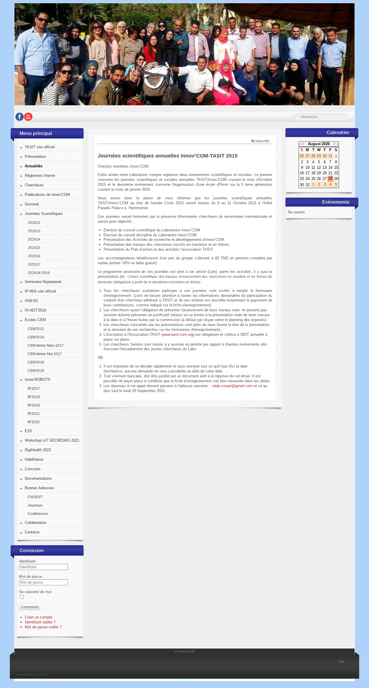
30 (302, 185)
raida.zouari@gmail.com (232, 386)
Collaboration (35, 522)
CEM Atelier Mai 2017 (45, 354)
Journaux (35, 505)
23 (302, 179)
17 (308, 173)
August (314, 144)
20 (325, 173)
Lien (212, 271)
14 (330, 167)
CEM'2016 (36, 337)
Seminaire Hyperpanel (43, 282)
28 (330, 178)
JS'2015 (34, 248)
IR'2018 (34, 397)
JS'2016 (34, 256)
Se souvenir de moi (35, 592)
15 (336, 167)
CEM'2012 (36, 329)
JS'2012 (34, 222)
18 (313, 173)
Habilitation (34, 459)
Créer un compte (38, 617)
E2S (28, 431)
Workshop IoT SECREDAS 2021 (52, 440)
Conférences (38, 513)
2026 (326, 144)
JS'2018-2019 (39, 273)
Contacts (32, 532)
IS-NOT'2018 (35, 310)
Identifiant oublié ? (40, 622)
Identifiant (27, 561)
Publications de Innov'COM (47, 194)
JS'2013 (34, 231)
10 (308, 167)
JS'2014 (34, 239)
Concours (33, 469)
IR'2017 (34, 388)
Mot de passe (30, 576)
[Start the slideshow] (337, 54)
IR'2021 (34, 413)
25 (313, 179)
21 (330, 173)
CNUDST (35, 497)
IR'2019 (34, 405)
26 (319, 179)
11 (313, 167)
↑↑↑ (341, 661)
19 (319, 173)
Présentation (35, 156)
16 (302, 173)
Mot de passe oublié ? (43, 627)
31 (308, 185)
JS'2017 (34, 264)
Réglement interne (40, 175)
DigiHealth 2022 (38, 450)
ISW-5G (31, 301)
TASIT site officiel (40, 147)
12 (319, 167)
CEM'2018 (36, 362)
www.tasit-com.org (178, 334)
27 (325, 179)
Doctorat (32, 204)
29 (336, 179)
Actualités (33, 166)
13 (325, 167)
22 (336, 173)
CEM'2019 (36, 370)
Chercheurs (34, 185)
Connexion (30, 607)
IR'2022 (34, 422)
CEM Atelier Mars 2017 (46, 345)
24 (308, 179)
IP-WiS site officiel (40, 291)
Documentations (38, 478)
